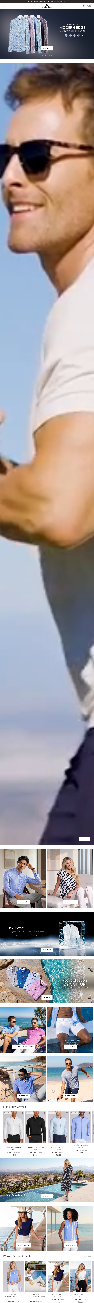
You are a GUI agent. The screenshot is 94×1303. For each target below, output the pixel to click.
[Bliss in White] (80, 1276)
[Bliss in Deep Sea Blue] (58, 1276)
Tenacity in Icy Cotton (13, 1147)
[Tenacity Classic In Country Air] (58, 1127)
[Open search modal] (87, 5)
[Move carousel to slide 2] (45, 55)
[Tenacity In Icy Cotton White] (13, 1127)
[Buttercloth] (47, 6)
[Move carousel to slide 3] (47, 55)
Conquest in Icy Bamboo (36, 1296)
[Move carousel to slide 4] (49, 55)
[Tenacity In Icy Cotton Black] (35, 1127)
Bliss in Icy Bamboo (58, 1294)
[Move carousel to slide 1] (42, 55)
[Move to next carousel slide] (54, 55)
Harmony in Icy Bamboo (13, 1296)
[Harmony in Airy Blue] (13, 1276)
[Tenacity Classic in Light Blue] (80, 1127)
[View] (47, 934)
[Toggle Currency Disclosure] (84, 6)
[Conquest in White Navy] (35, 1276)
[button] (22, 1113)
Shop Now (83, 839)
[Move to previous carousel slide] (39, 55)
